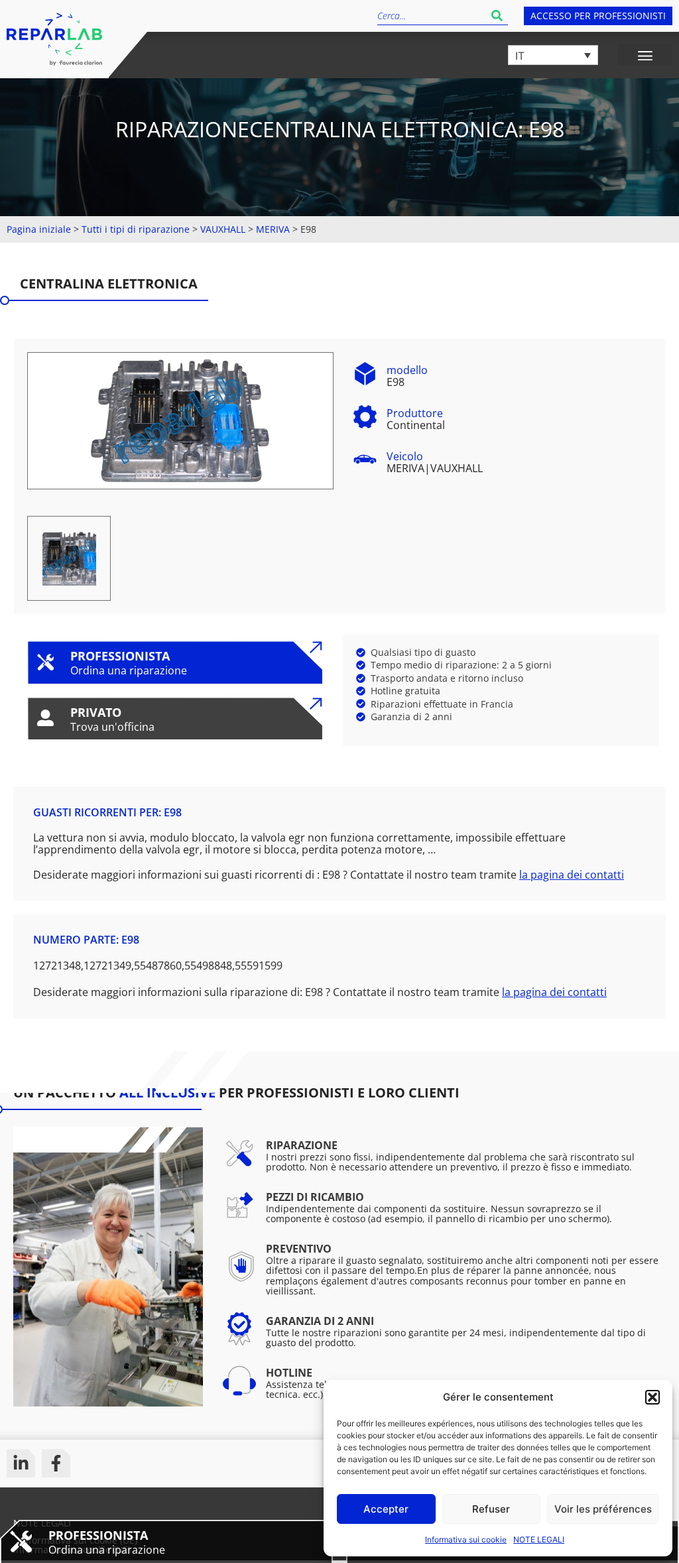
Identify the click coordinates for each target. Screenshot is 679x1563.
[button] (652, 1397)
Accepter (385, 1509)
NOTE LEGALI (538, 1539)
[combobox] (431, 16)
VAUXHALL (222, 229)
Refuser (491, 1509)
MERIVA (273, 229)
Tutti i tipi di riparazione (136, 229)
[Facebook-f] (56, 1463)
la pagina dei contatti (571, 874)
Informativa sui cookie (466, 1539)
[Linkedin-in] (21, 1463)
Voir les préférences (603, 1509)
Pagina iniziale (39, 229)
